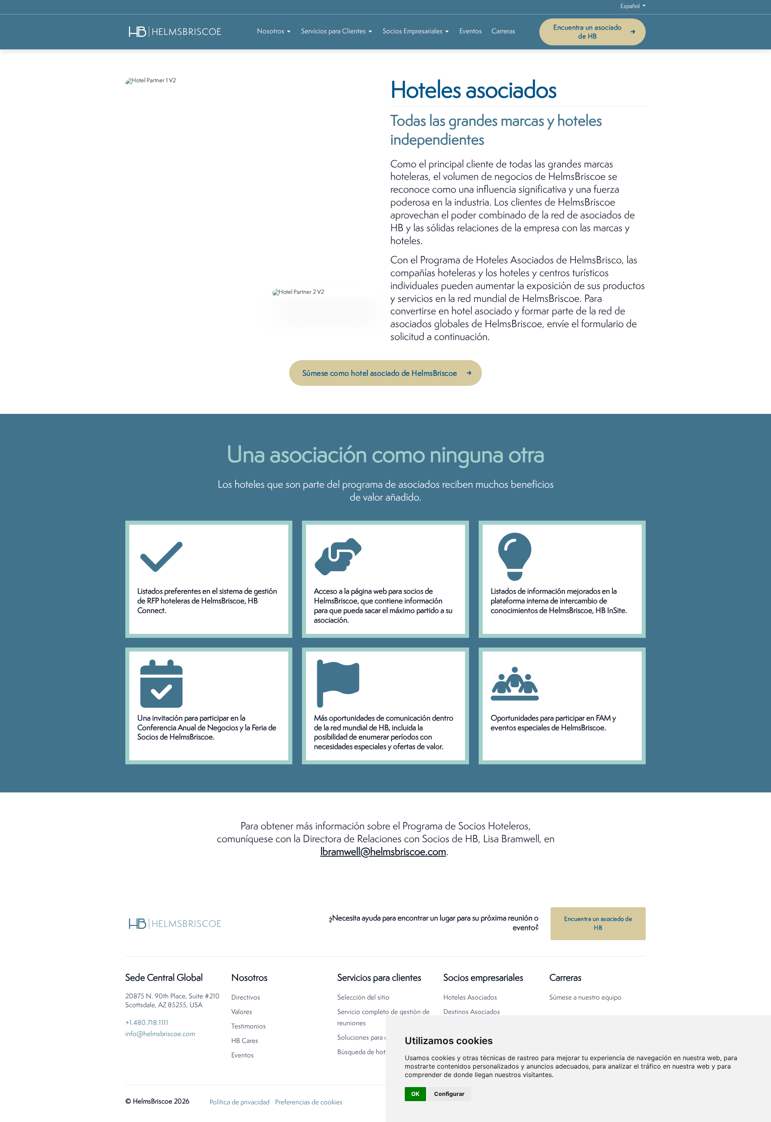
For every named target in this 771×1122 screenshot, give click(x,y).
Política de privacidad (239, 1102)
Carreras (503, 31)
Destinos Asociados (471, 1012)
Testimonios (248, 1026)
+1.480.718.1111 (146, 1023)
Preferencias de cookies (309, 1102)
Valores (241, 1012)
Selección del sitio (363, 997)
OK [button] (415, 1093)
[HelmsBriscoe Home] (175, 31)
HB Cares (244, 1041)
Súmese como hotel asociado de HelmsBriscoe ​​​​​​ (380, 374)
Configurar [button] (449, 1093)
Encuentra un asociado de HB (587, 32)
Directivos (245, 997)
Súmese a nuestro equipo (585, 997)
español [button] (630, 7)
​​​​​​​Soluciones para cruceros (373, 1037)
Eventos (470, 31)
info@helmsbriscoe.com (160, 1034)
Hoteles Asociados (470, 997)
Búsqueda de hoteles (367, 1052)
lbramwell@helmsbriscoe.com (383, 852)
